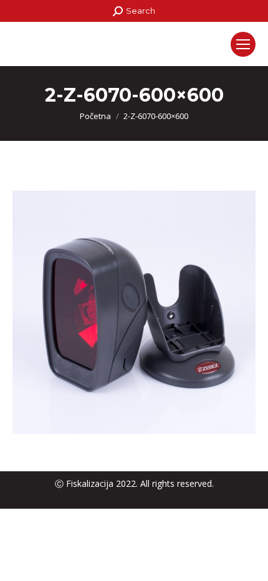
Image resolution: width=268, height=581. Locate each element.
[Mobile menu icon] (243, 44)
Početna (95, 116)
